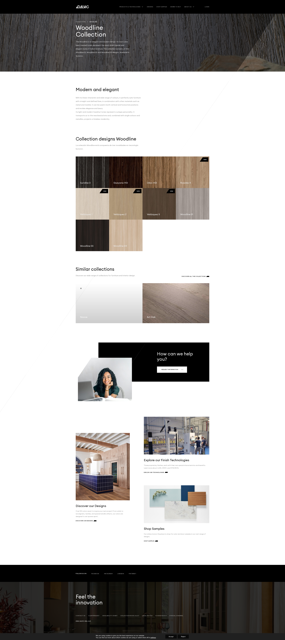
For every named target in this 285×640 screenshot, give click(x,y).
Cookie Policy (161, 615)
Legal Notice (147, 615)
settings (153, 637)
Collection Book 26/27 (129, 615)
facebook (95, 573)
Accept (171, 636)
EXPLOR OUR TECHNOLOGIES (154, 472)
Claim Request (94, 615)
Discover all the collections (194, 276)
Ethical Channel (176, 615)
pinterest (132, 573)
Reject (183, 636)
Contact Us (80, 615)
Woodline (93, 21)
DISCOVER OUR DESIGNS (84, 520)
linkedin (120, 573)
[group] (109, 303)
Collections (81, 21)
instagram (108, 573)
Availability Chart (110, 615)
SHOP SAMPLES (149, 541)
